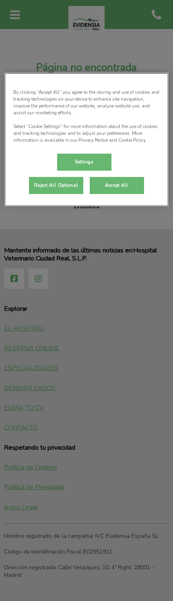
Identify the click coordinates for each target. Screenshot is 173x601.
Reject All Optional (56, 185)
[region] (86, 140)
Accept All (116, 185)
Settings (84, 162)
